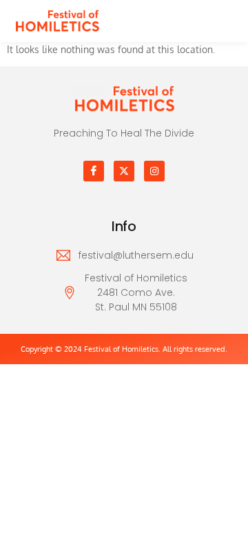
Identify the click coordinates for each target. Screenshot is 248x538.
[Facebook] (93, 171)
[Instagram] (154, 171)
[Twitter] (124, 171)
